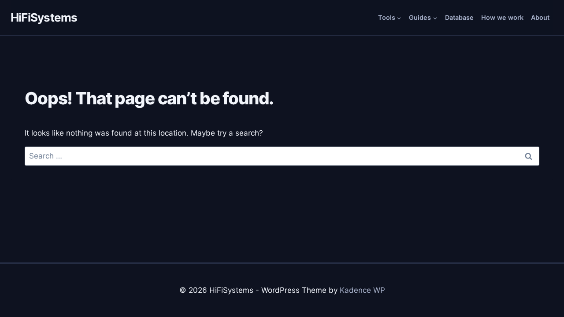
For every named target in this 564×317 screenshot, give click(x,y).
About (540, 17)
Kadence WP (362, 290)
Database (459, 17)
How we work (502, 17)
